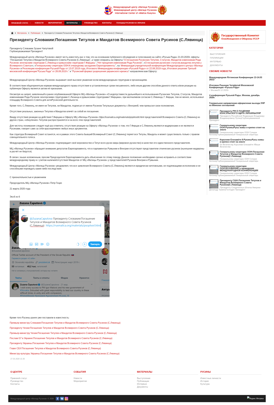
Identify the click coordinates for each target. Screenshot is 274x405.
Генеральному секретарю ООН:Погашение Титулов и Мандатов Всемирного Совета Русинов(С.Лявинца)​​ (242, 154)
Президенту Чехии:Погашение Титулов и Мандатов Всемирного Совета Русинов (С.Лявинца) (59, 328)
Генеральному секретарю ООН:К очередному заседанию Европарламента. (75, 65)
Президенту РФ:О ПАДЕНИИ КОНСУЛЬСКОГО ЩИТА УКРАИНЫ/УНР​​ (240, 112)
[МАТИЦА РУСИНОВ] (135, 10)
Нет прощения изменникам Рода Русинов (120, 63)
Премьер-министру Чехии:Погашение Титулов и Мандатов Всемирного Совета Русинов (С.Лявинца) (63, 333)
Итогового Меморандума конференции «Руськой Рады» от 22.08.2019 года (126, 68)
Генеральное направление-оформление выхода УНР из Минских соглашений (237, 104)
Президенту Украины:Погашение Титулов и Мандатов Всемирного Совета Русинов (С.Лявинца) (61, 343)
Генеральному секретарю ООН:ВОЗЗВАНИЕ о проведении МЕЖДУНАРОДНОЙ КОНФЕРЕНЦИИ (239, 168)
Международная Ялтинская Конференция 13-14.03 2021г (235, 78)
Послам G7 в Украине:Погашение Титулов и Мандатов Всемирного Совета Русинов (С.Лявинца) (61, 338)
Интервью (215, 61)
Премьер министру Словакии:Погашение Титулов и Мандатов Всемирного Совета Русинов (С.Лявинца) (65, 323)
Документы (216, 65)
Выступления (217, 54)
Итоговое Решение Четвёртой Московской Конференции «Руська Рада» (231, 86)
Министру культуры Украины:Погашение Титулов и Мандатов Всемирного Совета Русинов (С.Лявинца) (64, 353)
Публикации (216, 58)
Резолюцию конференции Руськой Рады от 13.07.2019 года (53, 68)
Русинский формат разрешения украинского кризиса (100, 71)
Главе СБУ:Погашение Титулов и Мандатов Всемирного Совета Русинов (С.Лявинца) (55, 348)
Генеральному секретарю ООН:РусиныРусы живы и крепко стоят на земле (242, 127)
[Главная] (12, 33)
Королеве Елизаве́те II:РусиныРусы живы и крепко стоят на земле (242, 140)
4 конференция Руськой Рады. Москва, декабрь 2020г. (234, 96)
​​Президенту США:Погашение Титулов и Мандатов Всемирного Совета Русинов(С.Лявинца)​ (240, 182)
